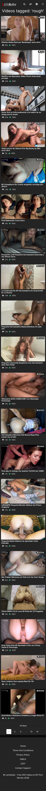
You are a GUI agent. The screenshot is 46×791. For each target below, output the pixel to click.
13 (31, 731)
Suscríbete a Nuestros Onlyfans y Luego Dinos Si (22, 715)
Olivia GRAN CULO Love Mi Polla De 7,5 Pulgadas (22, 611)
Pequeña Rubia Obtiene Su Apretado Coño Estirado (19, 542)
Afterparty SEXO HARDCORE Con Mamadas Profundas (20, 400)
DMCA (23, 759)
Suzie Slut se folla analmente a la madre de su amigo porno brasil (21, 113)
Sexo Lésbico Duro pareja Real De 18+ (17, 681)
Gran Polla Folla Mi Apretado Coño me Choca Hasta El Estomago (20, 646)
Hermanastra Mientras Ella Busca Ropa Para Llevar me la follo (20, 436)
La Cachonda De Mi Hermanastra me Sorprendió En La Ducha (22, 292)
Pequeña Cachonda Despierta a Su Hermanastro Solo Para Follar (22, 364)
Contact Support (23, 768)
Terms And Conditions (23, 750)
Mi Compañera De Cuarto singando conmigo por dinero (22, 185)
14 (37, 731)
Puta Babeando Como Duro (13, 220)
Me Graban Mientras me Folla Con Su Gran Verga (22, 577)
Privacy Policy (23, 755)
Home (23, 746)
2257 (23, 763)
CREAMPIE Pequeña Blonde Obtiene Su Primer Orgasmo (21, 506)
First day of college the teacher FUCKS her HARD (22, 471)
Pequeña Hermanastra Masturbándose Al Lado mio (21, 328)
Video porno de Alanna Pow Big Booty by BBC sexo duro (21, 149)
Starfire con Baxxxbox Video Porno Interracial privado (21, 77)
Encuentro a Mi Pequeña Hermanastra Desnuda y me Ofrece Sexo (22, 256)
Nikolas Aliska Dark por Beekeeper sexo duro (20, 42)
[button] (36, 4)
